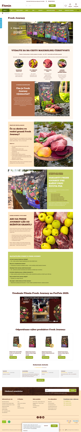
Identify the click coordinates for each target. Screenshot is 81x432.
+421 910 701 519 (68, 403)
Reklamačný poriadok (5, 406)
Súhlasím (54, 425)
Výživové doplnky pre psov (52, 409)
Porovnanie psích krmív (52, 404)
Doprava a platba (4, 409)
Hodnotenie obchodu (40, 365)
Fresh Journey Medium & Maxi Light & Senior (59, 200)
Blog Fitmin (50, 401)
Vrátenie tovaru (4, 407)
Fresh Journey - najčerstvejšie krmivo (39, 401)
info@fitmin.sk (68, 401)
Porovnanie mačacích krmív (52, 406)
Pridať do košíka (13, 357)
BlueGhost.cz (77, 429)
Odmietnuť (46, 425)
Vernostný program (51, 403)
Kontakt (18, 406)
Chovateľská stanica (36, 405)
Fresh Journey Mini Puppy (55, 193)
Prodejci (18, 404)
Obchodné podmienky (5, 401)
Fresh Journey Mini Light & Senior (57, 196)
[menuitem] (5, 10)
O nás (18, 401)
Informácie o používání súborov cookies (8, 404)
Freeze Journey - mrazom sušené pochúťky (38, 404)
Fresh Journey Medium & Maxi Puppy (57, 197)
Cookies (63, 429)
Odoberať (72, 390)
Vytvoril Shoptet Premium (70, 429)
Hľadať (52, 5)
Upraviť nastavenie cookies (21, 429)
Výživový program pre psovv (52, 407)
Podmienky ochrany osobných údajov (8, 403)
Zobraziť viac (40, 380)
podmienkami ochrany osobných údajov (60, 393)
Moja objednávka (4, 412)
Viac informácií (34, 428)
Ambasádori (35, 407)
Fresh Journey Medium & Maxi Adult (57, 199)
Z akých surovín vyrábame (21, 403)
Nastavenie (25, 430)
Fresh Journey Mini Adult (55, 195)
